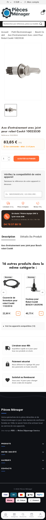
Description (8, 236)
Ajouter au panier (27, 159)
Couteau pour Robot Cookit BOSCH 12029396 (34, 302)
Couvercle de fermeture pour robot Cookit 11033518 (10, 302)
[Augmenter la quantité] (8, 157)
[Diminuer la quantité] (8, 160)
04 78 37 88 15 (12, 224)
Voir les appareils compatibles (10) (20, 326)
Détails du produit (31, 236)
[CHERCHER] (40, 24)
